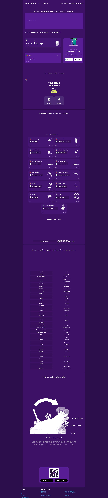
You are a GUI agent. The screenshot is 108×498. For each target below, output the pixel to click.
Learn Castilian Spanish (46, 495)
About (22, 491)
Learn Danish (67, 495)
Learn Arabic (43, 492)
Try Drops (23, 495)
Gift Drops (81, 3)
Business (77, 3)
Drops (62, 3)
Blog (70, 3)
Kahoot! (72, 3)
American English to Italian (47, 11)
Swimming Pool (59, 11)
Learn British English (45, 494)
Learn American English (69, 491)
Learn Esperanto (68, 496)
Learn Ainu (43, 491)
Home (37, 11)
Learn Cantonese (68, 494)
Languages (66, 3)
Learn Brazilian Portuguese (70, 492)
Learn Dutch (43, 496)
